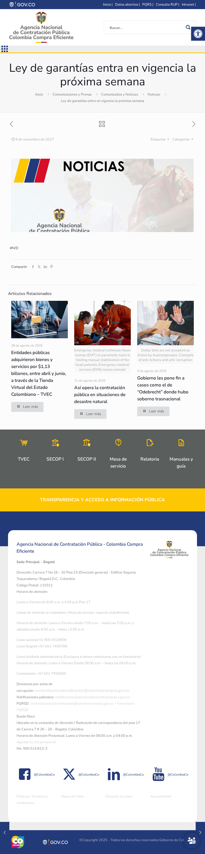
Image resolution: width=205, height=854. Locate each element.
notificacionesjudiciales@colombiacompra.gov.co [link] (92, 697)
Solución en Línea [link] (119, 796)
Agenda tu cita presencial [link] (36, 742)
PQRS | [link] (147, 4)
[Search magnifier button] (189, 27)
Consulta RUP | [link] (167, 4)
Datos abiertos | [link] (127, 4)
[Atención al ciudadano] (192, 841)
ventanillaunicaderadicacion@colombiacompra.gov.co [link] (81, 690)
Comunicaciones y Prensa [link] (72, 94)
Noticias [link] (154, 94)
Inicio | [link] (107, 4)
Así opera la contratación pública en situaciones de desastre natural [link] (99, 395)
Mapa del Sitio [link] (72, 796)
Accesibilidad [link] (160, 796)
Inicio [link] (39, 94)
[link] (198, 34)
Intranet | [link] (189, 4)
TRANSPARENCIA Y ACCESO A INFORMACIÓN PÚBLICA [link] (102, 500)
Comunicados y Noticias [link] (119, 94)
